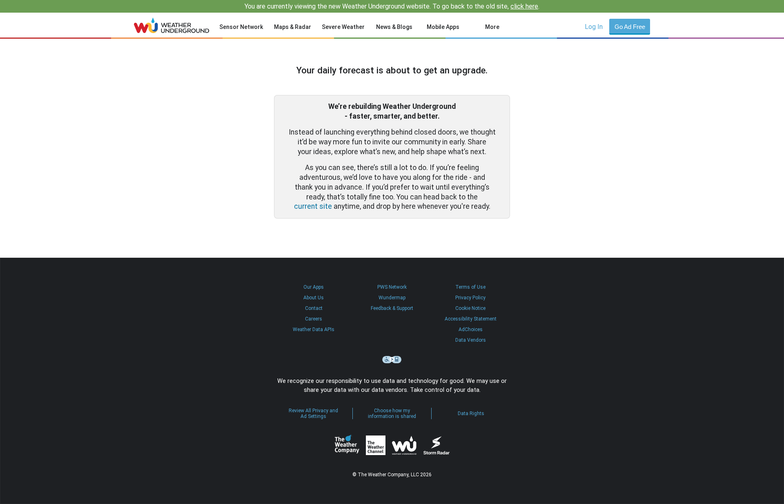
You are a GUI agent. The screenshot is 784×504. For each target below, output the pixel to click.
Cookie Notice (470, 308)
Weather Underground (404, 445)
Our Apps (313, 287)
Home (171, 25)
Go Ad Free (630, 26)
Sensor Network (241, 27)
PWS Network (392, 287)
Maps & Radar (292, 27)
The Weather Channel (375, 445)
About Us (313, 298)
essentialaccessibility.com (392, 359)
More (492, 27)
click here (524, 6)
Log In (594, 27)
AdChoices (471, 329)
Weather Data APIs (313, 329)
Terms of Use (470, 287)
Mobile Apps (443, 27)
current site (313, 206)
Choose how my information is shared (392, 413)
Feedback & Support (392, 308)
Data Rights (471, 413)
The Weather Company (347, 445)
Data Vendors (470, 340)
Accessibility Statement (471, 319)
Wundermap (392, 298)
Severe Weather (343, 27)
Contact (314, 308)
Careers (313, 319)
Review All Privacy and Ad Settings (313, 413)
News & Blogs (394, 27)
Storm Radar (436, 445)
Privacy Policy (470, 298)
